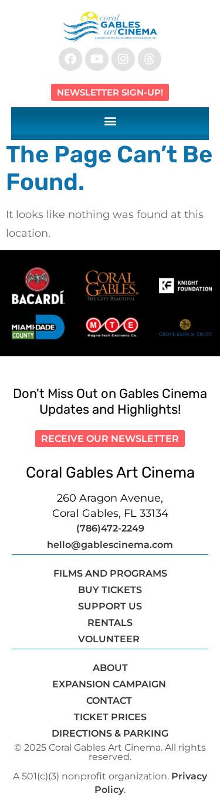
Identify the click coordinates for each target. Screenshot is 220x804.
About (110, 667)
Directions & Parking (110, 733)
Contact (110, 700)
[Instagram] (123, 59)
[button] (110, 120)
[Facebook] (70, 59)
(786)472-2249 (110, 528)
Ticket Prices (110, 717)
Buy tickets (110, 589)
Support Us (110, 606)
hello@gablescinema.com (110, 544)
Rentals (110, 622)
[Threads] (149, 59)
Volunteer (110, 639)
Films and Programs (110, 573)
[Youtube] (97, 59)
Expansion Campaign (110, 684)
